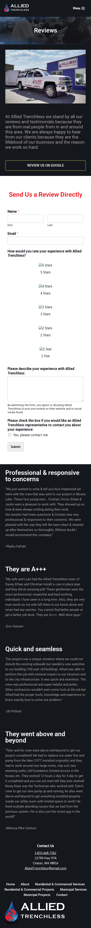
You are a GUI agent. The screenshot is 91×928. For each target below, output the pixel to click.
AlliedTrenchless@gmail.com (45, 868)
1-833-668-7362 (45, 853)
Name (13, 211)
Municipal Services (73, 889)
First (10, 225)
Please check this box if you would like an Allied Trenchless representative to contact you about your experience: (44, 425)
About (25, 884)
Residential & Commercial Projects (29, 889)
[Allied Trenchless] (17, 8)
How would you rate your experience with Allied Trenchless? (44, 253)
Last (50, 225)
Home (10, 884)
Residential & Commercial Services (60, 884)
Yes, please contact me (30, 435)
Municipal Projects (37, 895)
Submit (16, 446)
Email (13, 233)
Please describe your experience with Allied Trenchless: (41, 371)
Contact (62, 895)
